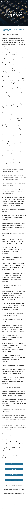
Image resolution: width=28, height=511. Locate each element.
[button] (1, 2)
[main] (14, 13)
